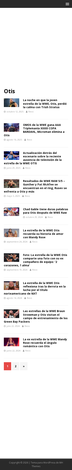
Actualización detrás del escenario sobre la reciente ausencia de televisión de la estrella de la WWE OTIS (33, 158)
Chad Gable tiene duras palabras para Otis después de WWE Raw (45, 210)
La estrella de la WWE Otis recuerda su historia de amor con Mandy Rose (43, 233)
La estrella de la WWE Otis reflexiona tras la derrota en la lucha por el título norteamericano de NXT (35, 288)
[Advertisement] (36, 50)
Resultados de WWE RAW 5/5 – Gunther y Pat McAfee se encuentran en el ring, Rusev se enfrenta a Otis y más (35, 186)
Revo (31, 111)
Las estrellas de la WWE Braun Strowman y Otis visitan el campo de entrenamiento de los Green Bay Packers (36, 316)
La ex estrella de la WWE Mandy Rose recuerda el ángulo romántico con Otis (45, 342)
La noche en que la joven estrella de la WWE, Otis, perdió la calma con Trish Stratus (45, 103)
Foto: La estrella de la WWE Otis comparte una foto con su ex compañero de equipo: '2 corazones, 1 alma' (35, 260)
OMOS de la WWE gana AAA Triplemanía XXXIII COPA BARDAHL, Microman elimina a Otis (34, 130)
